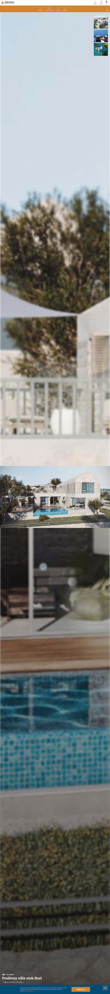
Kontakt (65, 10)
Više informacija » (29, 991)
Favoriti (58, 10)
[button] (101, 22)
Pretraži (40, 10)
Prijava (95, 3)
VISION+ (101, 3)
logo (7, 3)
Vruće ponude (49, 10)
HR (106, 3)
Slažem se (81, 989)
